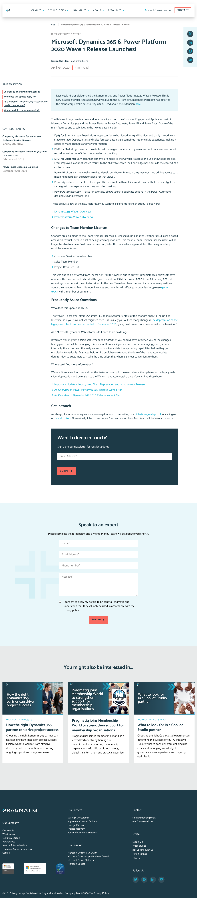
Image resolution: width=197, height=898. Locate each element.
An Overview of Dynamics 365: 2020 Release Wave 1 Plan (87, 395)
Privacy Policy (101, 893)
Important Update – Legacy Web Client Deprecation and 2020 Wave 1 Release (99, 384)
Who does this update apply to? (20, 97)
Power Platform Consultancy (82, 833)
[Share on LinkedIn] (190, 43)
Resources (115, 10)
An (88, 390)
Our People (8, 831)
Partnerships (8, 842)
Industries (80, 10)
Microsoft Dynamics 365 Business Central (88, 856)
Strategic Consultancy (78, 818)
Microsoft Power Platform (81, 860)
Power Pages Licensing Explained (20, 167)
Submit (65, 471)
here (138, 104)
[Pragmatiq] (8, 10)
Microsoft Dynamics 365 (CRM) (83, 853)
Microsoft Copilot (76, 864)
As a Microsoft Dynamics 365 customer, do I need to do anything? (26, 103)
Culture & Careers (11, 838)
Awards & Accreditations (14, 845)
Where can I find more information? (22, 110)
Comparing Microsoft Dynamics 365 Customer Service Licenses (21, 138)
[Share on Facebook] (190, 51)
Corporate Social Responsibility (18, 849)
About (97, 10)
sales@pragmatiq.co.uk (144, 818)
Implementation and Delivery (82, 821)
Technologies (57, 10)
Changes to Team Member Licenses (22, 92)
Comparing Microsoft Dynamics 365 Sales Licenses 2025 (24, 153)
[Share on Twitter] (190, 34)
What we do (8, 834)
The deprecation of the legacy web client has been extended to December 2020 (114, 322)
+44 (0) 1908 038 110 (159, 10)
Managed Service (76, 825)
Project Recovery (76, 829)
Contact (6, 853)
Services (36, 10)
